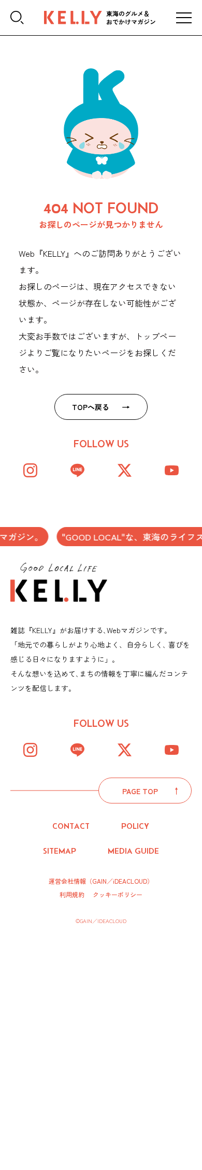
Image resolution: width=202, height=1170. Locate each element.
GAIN (99, 880)
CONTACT (71, 826)
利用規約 (72, 894)
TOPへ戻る (90, 407)
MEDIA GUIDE (133, 850)
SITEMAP (59, 850)
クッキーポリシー (117, 894)
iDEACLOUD (130, 880)
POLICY (135, 826)
